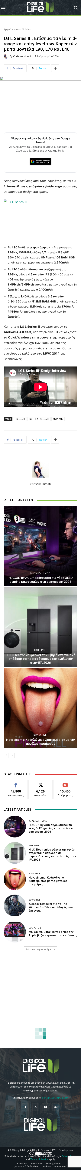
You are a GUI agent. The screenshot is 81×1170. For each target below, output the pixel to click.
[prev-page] (6, 755)
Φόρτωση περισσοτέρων (39, 949)
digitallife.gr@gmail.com (54, 1097)
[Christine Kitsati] (7, 56)
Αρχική (7, 29)
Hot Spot (40, 650)
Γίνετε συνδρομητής (65, 784)
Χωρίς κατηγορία (40, 573)
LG (30, 419)
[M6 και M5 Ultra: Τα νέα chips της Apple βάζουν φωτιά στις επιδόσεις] (15, 932)
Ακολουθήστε (40, 783)
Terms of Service (39, 1159)
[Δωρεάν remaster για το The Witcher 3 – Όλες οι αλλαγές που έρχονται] (15, 905)
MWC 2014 (58, 419)
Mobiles (26, 29)
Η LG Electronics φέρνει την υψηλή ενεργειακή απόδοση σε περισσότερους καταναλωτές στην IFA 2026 (40, 658)
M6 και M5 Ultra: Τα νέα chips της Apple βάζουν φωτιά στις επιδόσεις (53, 933)
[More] (55, 68)
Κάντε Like (16, 783)
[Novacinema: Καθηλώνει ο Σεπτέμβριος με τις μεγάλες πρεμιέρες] (40, 708)
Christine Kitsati (22, 56)
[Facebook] (25, 1107)
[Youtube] (45, 1107)
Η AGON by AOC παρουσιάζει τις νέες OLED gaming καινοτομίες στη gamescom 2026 (40, 579)
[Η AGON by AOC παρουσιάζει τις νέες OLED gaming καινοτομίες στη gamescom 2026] (40, 546)
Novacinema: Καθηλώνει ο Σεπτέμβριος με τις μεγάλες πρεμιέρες (40, 741)
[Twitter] (35, 1107)
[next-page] (12, 755)
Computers (35, 928)
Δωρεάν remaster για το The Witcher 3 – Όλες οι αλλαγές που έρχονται (51, 907)
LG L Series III (42, 419)
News (17, 29)
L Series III (20, 419)
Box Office (40, 735)
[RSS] (55, 1107)
